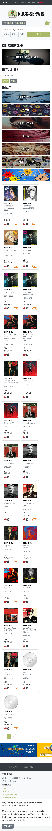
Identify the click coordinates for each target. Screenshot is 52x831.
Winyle (26, 110)
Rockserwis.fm (9, 797)
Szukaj (38, 34)
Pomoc (23, 2)
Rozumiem (8, 826)
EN (38, 2)
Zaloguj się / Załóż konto (14, 23)
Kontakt (31, 2)
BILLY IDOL (8, 203)
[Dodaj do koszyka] (5, 224)
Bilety (26, 136)
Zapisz (5, 81)
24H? (22, 34)
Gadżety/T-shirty (26, 162)
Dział (6, 34)
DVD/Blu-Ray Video (26, 123)
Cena (14, 34)
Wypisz (13, 81)
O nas (5, 2)
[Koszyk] (47, 23)
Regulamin (14, 2)
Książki (26, 149)
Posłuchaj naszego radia (26, 57)
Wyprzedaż (26, 175)
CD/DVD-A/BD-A (26, 97)
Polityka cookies (9, 794)
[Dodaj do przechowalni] (8, 224)
